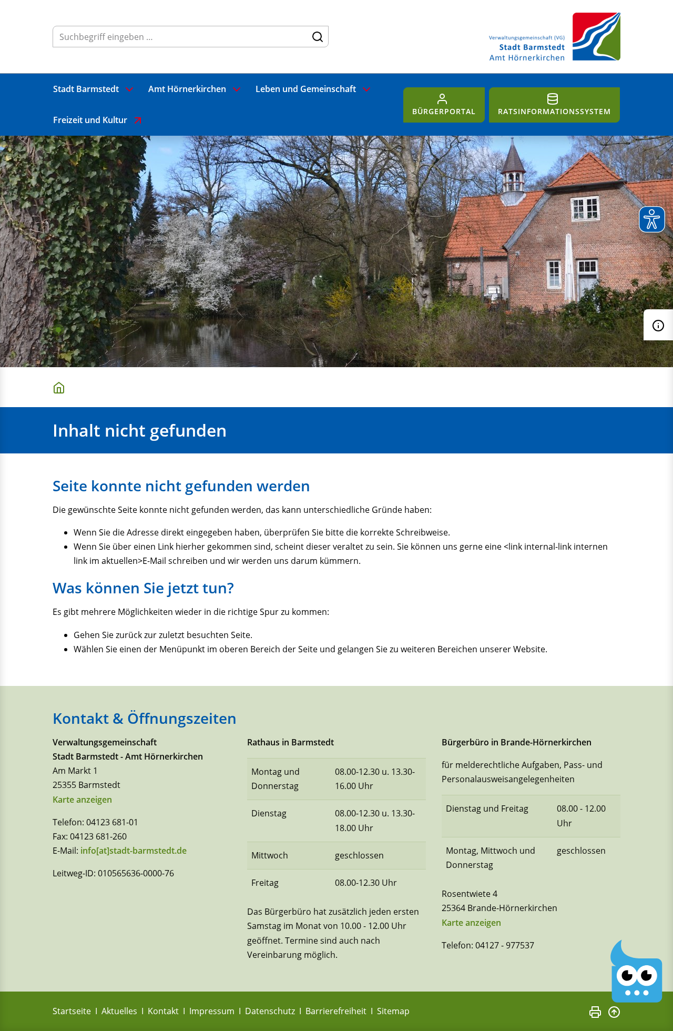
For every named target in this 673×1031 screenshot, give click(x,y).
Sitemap (393, 1011)
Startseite (72, 1011)
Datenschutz (270, 1011)
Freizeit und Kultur (90, 120)
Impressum (211, 1011)
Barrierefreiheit (335, 1011)
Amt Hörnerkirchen (187, 89)
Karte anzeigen (82, 799)
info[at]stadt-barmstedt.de (133, 850)
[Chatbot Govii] (637, 971)
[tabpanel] (336, 251)
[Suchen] (318, 36)
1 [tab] (58, 329)
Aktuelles (119, 1011)
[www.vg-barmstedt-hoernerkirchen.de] (61, 387)
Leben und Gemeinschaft (306, 89)
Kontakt (163, 1011)
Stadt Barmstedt (86, 89)
